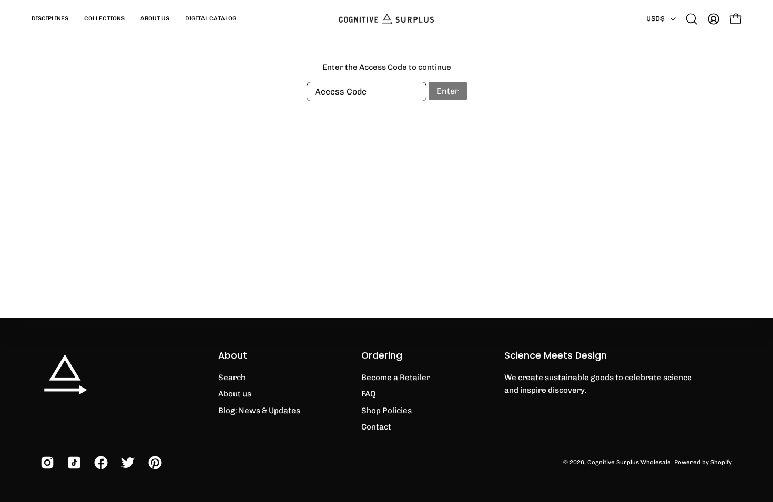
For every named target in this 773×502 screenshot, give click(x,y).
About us (234, 394)
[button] (50, 19)
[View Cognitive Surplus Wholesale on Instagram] (46, 462)
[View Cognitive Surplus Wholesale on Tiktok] (72, 462)
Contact (376, 427)
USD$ (655, 18)
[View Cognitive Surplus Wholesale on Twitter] (126, 462)
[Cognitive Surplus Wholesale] (386, 19)
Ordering (381, 355)
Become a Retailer (395, 377)
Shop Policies (386, 410)
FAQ (368, 394)
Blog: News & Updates (259, 410)
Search (232, 377)
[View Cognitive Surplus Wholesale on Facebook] (99, 462)
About (232, 355)
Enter (447, 91)
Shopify (721, 462)
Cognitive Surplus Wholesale (629, 462)
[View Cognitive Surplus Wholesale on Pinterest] (153, 462)
